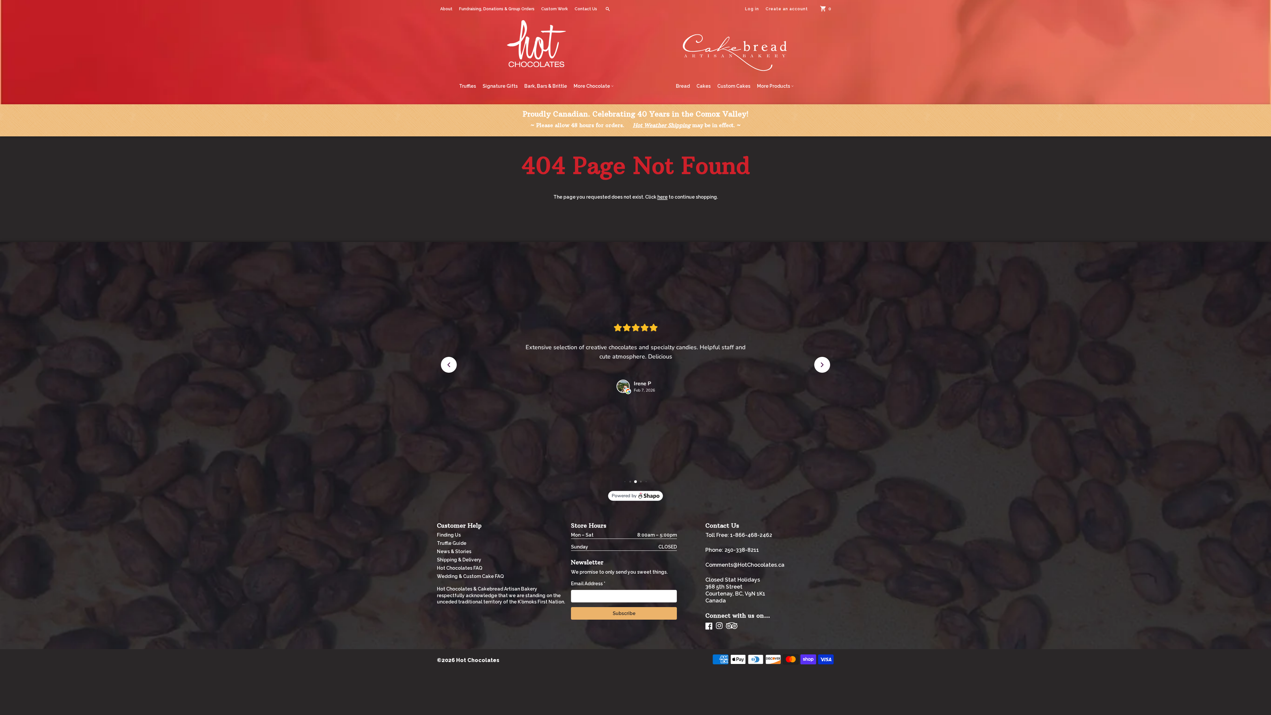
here (662, 197)
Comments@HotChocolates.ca (744, 565)
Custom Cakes (733, 86)
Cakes (703, 86)
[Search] (608, 9)
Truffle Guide (451, 543)
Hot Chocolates (477, 660)
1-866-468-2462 (751, 535)
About (446, 9)
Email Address (588, 583)
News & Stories (454, 551)
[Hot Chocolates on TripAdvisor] (731, 626)
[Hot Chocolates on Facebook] (709, 626)
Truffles (467, 86)
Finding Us (449, 535)
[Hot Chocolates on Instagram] (719, 626)
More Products (774, 86)
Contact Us (586, 9)
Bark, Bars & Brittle (545, 86)
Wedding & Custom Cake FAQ (470, 576)
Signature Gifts (500, 86)
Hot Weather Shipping (661, 125)
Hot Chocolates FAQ (459, 568)
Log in (752, 9)
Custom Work (554, 9)
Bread (683, 86)
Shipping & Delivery (459, 559)
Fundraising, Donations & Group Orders (497, 9)
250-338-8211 (742, 550)
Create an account (787, 9)
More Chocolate (592, 86)
